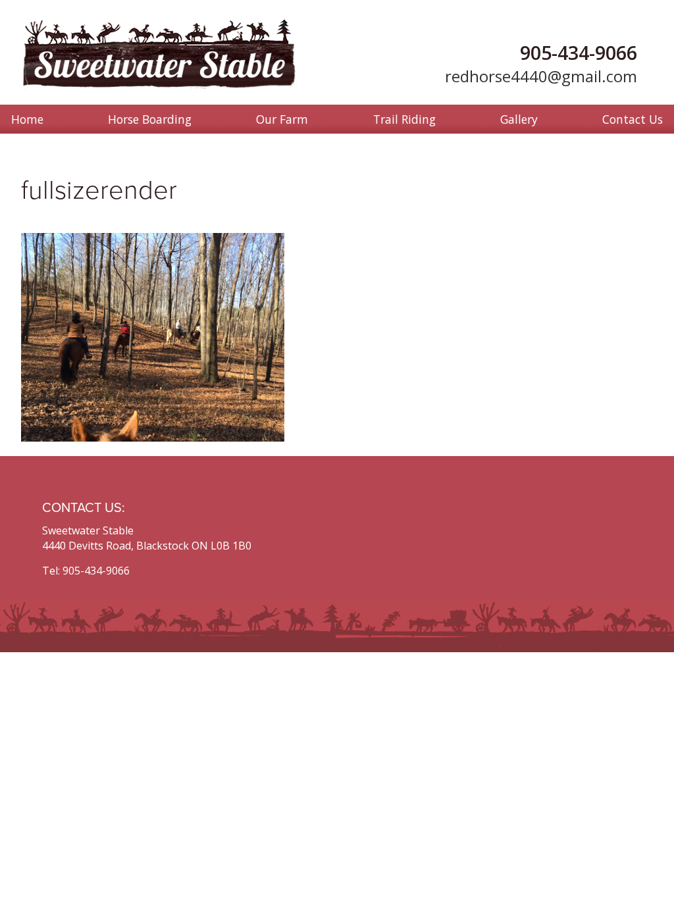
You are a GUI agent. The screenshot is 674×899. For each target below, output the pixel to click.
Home (27, 119)
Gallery (519, 119)
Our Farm (282, 119)
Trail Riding (404, 119)
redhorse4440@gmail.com (541, 76)
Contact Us (632, 119)
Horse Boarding (150, 119)
